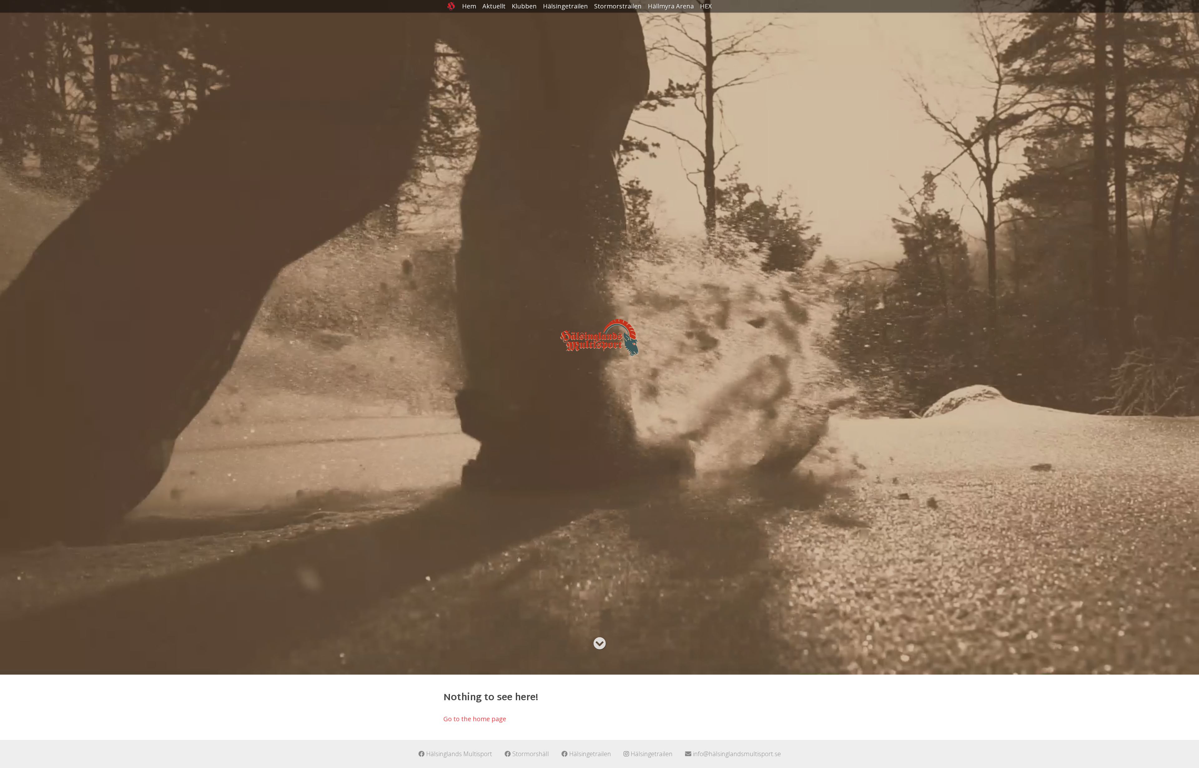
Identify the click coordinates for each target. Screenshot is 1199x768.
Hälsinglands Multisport (458, 754)
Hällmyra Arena (671, 6)
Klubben (524, 6)
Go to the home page (474, 719)
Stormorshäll (530, 754)
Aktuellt (494, 6)
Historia (523, 18)
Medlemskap (531, 31)
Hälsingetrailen (565, 6)
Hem (469, 6)
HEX (706, 6)
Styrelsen (525, 43)
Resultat (555, 18)
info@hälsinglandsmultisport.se (736, 754)
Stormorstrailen (618, 6)
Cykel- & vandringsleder (670, 23)
